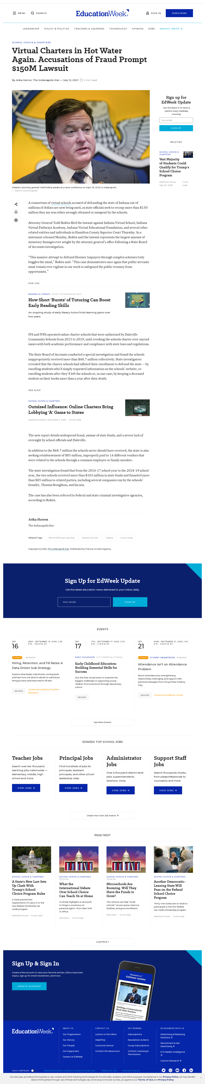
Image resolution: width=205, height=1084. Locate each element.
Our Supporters (71, 1051)
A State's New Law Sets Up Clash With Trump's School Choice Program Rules (29, 888)
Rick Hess (64, 918)
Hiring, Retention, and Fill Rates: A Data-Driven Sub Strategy (37, 665)
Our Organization (72, 1034)
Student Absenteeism (162, 657)
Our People (69, 1045)
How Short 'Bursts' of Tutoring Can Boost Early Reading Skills (69, 302)
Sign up (130, 602)
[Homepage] (102, 13)
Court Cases (126, 538)
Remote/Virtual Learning (61, 538)
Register (19, 691)
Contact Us (102, 1028)
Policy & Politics (56, 28)
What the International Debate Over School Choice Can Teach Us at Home (76, 890)
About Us (68, 1028)
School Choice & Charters (31, 42)
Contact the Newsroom (107, 1051)
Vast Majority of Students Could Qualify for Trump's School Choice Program (174, 167)
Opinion (137, 28)
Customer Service (104, 1045)
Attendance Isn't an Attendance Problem (162, 667)
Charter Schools (90, 538)
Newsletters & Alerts (138, 1040)
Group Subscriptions (138, 1045)
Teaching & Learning (89, 28)
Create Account (29, 986)
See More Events (102, 722)
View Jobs (25, 788)
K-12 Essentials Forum (109, 657)
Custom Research (170, 1061)
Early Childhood (85, 657)
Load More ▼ (102, 942)
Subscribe (179, 13)
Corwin (179, 695)
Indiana (109, 538)
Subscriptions (135, 1034)
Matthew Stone (167, 182)
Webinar (30, 657)
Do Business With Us (172, 1028)
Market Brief (170, 28)
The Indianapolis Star (58, 549)
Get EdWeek (135, 1028)
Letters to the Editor (106, 1034)
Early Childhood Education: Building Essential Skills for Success (96, 668)
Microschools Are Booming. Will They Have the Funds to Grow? (121, 890)
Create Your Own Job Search (101, 815)
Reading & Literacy (39, 294)
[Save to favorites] (16, 212)
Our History (69, 1040)
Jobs (151, 28)
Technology (118, 28)
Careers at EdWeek (72, 1057)
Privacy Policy (131, 1071)
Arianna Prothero (37, 420)
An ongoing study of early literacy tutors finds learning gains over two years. (69, 314)
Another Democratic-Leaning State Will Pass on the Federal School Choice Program (170, 890)
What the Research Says (66, 294)
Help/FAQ (100, 1040)
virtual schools (61, 203)
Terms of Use (109, 1071)
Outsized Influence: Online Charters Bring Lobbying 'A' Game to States (70, 409)
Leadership (31, 28)
